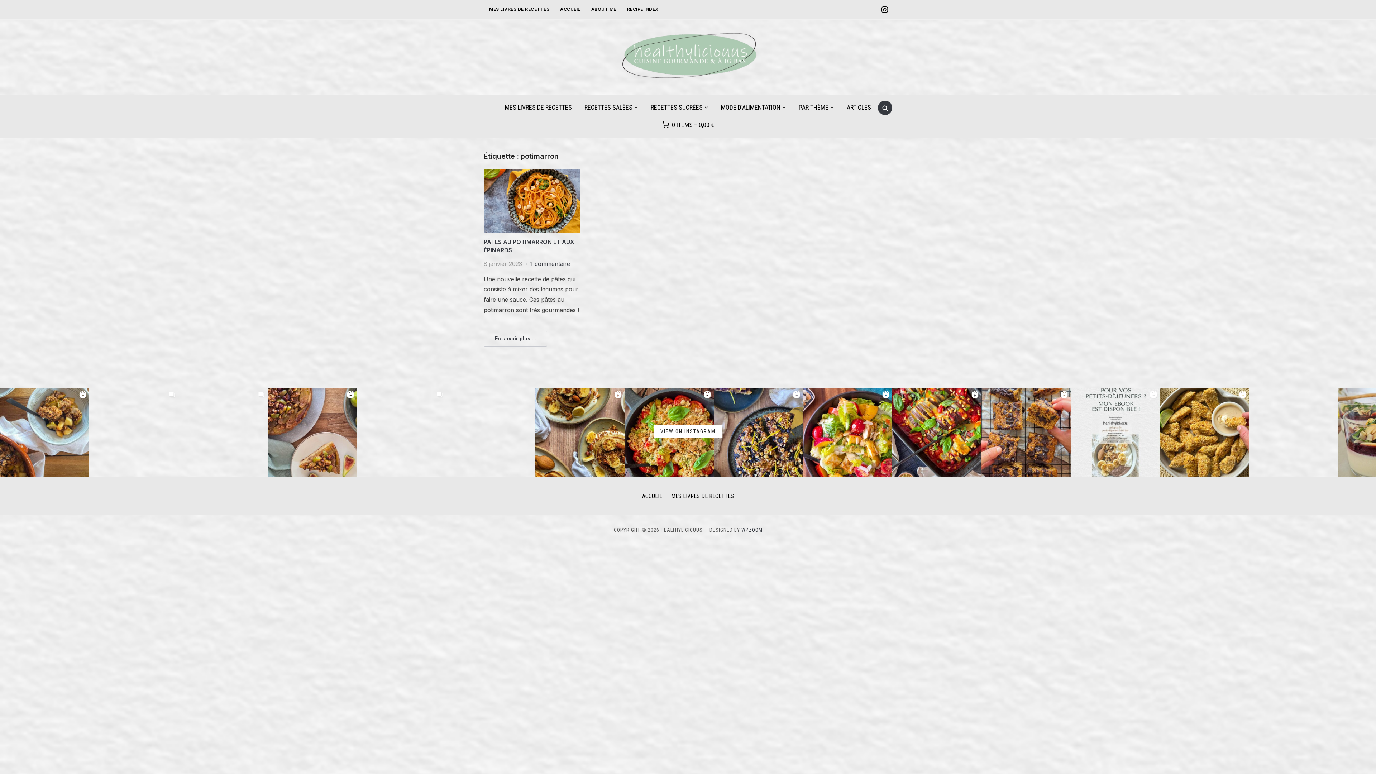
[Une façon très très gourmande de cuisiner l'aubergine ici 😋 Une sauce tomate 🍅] (936, 432)
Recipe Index (643, 9)
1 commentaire (550, 263)
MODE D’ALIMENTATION (750, 107)
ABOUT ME (603, 9)
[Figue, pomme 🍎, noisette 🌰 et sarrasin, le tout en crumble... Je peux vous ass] (44, 432)
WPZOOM (752, 530)
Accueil (570, 9)
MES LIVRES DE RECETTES (519, 9)
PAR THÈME (813, 107)
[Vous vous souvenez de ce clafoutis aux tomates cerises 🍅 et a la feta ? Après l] (223, 432)
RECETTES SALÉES (608, 107)
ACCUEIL (652, 496)
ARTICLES (859, 107)
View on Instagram (688, 431)
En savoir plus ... (515, 338)
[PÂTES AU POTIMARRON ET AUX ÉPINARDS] (532, 173)
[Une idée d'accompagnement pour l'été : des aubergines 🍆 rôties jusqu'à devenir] (490, 432)
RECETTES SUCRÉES (677, 107)
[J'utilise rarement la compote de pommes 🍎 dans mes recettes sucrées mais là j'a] (1026, 432)
